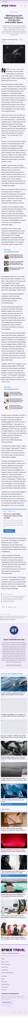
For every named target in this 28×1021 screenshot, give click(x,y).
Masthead (4, 981)
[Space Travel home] (9, 5)
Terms (20, 1012)
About (3, 979)
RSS (10, 1005)
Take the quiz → (9, 531)
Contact (3, 990)
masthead (13, 619)
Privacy (15, 1012)
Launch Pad (4, 967)
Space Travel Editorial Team (10, 39)
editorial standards (4, 619)
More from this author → (14, 665)
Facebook (10, 607)
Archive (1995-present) (7, 972)
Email (15, 607)
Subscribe (4, 1)
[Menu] (25, 5)
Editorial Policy (5, 984)
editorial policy (18, 662)
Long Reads (4, 970)
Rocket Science (5, 964)
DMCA (25, 1012)
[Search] (21, 5)
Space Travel (4, 961)
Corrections (4, 987)
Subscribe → (7, 1002)
